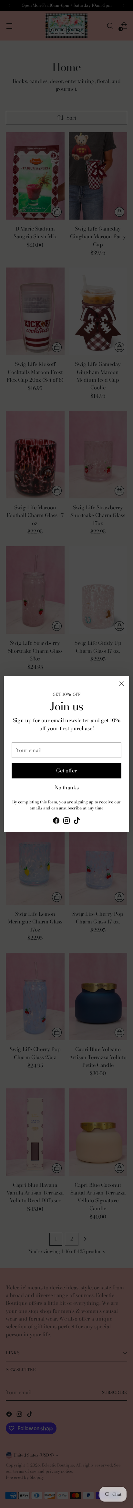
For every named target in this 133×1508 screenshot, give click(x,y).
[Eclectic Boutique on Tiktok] (77, 821)
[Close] (122, 684)
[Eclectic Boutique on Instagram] (66, 821)
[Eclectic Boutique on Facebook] (56, 821)
